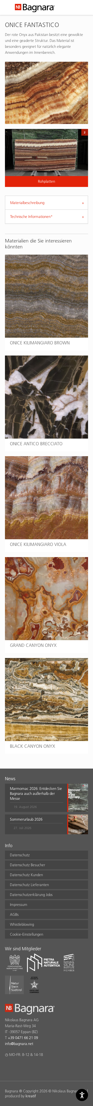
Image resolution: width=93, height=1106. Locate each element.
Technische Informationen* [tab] (31, 216)
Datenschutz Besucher (27, 865)
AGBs (14, 914)
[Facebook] (8, 1068)
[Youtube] (37, 1068)
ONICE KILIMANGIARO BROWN (40, 343)
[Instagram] (17, 1068)
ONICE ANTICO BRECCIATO (36, 444)
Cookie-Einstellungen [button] (26, 934)
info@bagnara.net (19, 1043)
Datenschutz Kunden (26, 874)
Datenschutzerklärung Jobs (31, 894)
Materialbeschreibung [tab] (27, 202)
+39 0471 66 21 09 (23, 1037)
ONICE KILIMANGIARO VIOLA (38, 544)
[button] (36, 798)
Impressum (18, 904)
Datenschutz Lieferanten (29, 884)
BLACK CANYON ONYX (32, 746)
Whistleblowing (22, 924)
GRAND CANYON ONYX (33, 645)
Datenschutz (20, 855)
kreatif (31, 1096)
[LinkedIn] (27, 1068)
